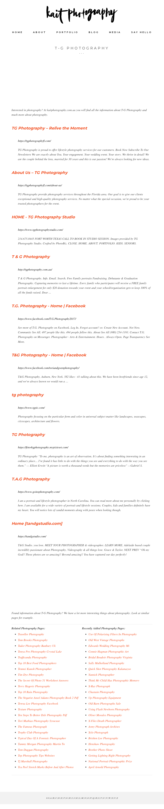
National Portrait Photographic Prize (110, 761)
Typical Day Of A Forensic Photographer (42, 738)
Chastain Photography (101, 692)
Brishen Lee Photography (103, 738)
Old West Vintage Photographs (106, 640)
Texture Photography (30, 709)
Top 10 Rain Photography (33, 692)
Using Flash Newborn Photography (109, 709)
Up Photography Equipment (104, 698)
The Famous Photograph (32, 726)
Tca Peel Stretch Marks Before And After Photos (46, 767)
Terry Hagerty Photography (34, 686)
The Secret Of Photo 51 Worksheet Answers (43, 680)
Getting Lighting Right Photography (109, 755)
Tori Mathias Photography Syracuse (39, 721)
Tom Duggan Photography (33, 750)
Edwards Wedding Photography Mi (108, 646)
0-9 (47, 798)
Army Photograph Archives (104, 726)
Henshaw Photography (101, 744)
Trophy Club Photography (33, 732)
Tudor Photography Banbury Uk (37, 646)
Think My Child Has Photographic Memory (113, 680)
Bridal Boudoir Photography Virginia (110, 657)
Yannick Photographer (101, 674)
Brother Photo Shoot (100, 750)
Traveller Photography (31, 634)
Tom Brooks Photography (33, 640)
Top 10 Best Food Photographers (37, 663)
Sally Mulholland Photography (106, 663)
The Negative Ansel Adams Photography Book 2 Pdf (48, 698)
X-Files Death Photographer (104, 721)
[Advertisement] (82, 85)
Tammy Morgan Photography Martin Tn (41, 744)
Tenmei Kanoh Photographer (35, 669)
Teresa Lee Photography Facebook (38, 703)
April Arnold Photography (103, 767)
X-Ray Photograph (99, 686)
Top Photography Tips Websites (36, 755)
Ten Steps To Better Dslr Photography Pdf (42, 715)
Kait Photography (82, 15)
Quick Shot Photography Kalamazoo (109, 669)
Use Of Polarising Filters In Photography (112, 634)
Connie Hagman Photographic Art (108, 651)
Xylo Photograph (98, 732)
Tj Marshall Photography (33, 761)
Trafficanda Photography (32, 657)
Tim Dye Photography (31, 674)
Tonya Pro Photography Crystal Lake (40, 651)
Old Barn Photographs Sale (104, 703)
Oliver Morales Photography (105, 715)
